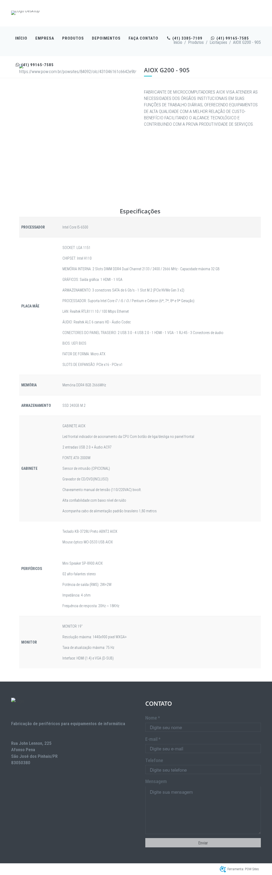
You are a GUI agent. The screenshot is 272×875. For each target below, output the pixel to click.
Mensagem (156, 781)
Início (21, 38)
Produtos (73, 38)
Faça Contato (143, 38)
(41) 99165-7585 (232, 38)
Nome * (152, 718)
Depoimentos (106, 38)
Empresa (44, 38)
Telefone (154, 760)
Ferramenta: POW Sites (243, 869)
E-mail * (152, 739)
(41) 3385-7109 (186, 38)
